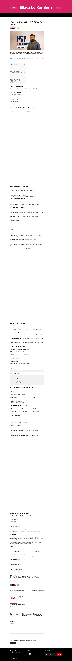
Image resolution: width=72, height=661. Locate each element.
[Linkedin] (13, 1)
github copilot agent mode (27, 575)
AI (10, 19)
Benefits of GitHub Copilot (15, 70)
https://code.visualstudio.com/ (21, 351)
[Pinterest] (15, 28)
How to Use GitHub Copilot (15, 71)
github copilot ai (12, 576)
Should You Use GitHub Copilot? (16, 80)
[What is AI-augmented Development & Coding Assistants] (27, 610)
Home (11, 18)
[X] (14, 1)
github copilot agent (20, 575)
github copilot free (30, 577)
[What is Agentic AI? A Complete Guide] (15, 610)
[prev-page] (10, 617)
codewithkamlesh (13, 26)
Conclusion (13, 81)
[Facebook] (9, 1)
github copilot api (18, 576)
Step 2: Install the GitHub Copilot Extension (19, 73)
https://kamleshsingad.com (20, 597)
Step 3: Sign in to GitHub (17, 74)
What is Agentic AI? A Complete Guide (38, 590)
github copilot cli (18, 577)
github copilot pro (12, 578)
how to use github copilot (26, 578)
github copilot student (19, 578)
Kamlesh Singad (33, 578)
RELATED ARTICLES (13, 604)
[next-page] (12, 617)
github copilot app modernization (26, 576)
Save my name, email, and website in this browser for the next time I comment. (23, 640)
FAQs (12, 82)
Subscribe (59, 654)
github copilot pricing (37, 577)
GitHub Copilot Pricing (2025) (15, 78)
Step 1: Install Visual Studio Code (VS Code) (19, 72)
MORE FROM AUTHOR (21, 604)
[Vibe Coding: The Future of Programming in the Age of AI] (38, 610)
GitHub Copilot (39, 54)
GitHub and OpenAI (36, 88)
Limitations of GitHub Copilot (15, 79)
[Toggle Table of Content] (24, 64)
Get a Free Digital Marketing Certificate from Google (17, 591)
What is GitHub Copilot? (14, 65)
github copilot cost (24, 577)
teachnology (14, 18)
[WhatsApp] (18, 28)
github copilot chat (12, 577)
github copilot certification (35, 576)
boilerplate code (16, 96)
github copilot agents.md (36, 575)
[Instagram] (11, 1)
